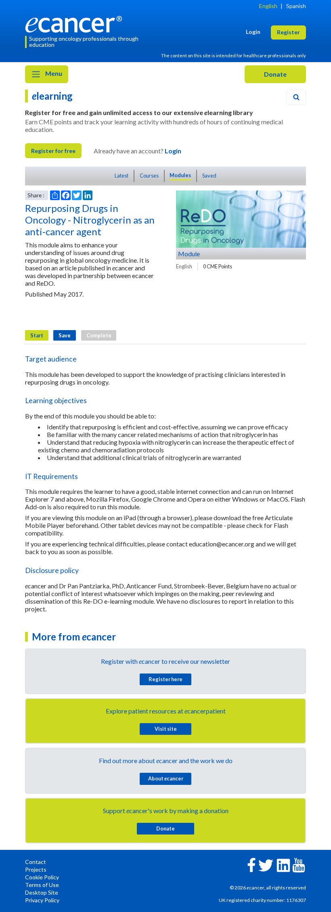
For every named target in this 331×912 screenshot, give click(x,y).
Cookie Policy (42, 877)
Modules (180, 175)
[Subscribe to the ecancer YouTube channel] (298, 864)
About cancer (165, 778)
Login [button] (253, 31)
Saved (209, 175)
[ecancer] (76, 23)
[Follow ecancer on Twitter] (265, 864)
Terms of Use (42, 884)
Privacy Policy (42, 900)
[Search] (296, 97)
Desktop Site (41, 892)
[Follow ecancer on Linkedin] (283, 864)
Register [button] (288, 32)
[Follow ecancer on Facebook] (251, 864)
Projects (35, 869)
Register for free (53, 150)
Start (36, 335)
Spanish (296, 5)
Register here (165, 679)
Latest (121, 175)
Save (65, 335)
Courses (149, 175)
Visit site (166, 729)
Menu (53, 73)
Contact (35, 861)
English (268, 5)
